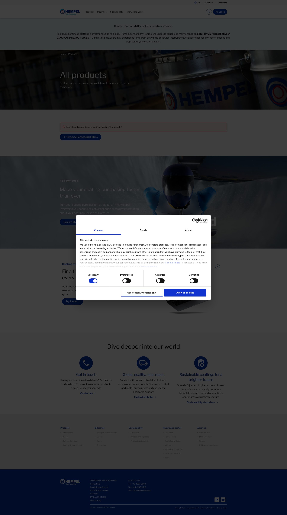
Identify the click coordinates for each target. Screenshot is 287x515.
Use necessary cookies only (141, 292)
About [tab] (188, 230)
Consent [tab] (98, 230)
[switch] (126, 280)
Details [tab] (143, 230)
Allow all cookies (185, 292)
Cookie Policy (172, 262)
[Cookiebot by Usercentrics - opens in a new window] (194, 220)
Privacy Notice (149, 266)
